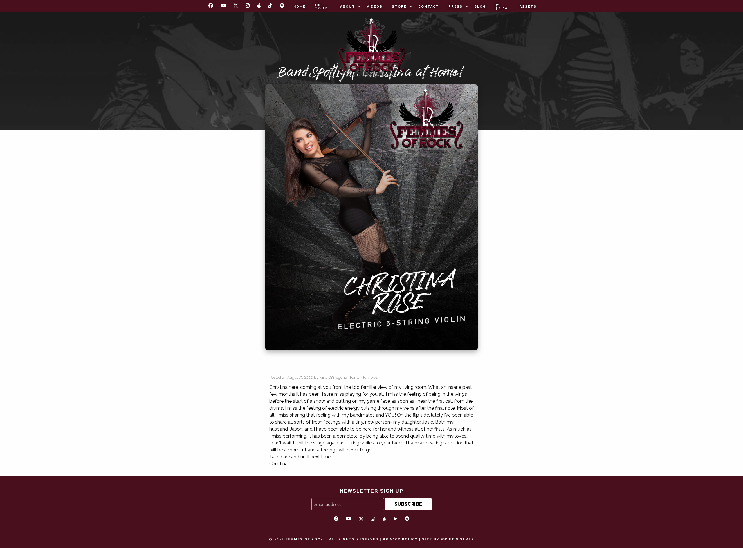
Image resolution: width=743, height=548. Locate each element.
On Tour (321, 6)
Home (299, 6)
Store (399, 6)
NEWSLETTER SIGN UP (371, 491)
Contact (428, 6)
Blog (480, 6)
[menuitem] (299, 6)
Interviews (369, 377)
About (347, 6)
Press (455, 6)
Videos (375, 6)
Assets (528, 6)
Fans (354, 377)
